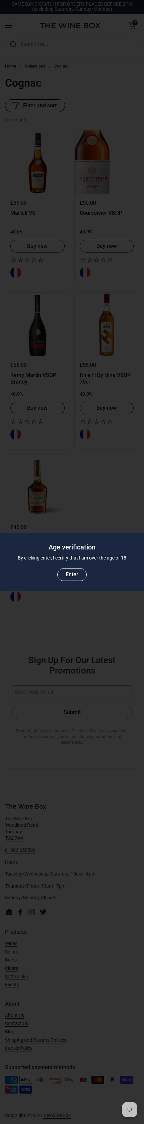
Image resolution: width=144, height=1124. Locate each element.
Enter (72, 574)
